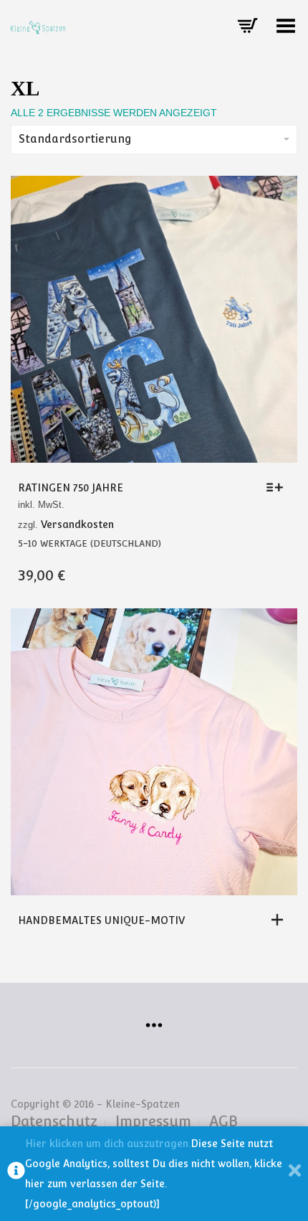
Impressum (153, 1121)
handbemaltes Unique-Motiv (101, 920)
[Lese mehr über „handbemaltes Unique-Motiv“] (280, 919)
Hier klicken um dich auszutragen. (108, 1143)
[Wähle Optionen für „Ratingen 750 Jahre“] (278, 487)
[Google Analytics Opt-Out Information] (16, 1173)
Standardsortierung (75, 139)
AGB (223, 1121)
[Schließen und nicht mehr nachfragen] (295, 1173)
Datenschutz (54, 1121)
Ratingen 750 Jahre (70, 488)
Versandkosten (77, 524)
